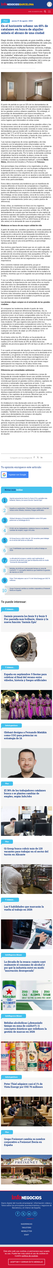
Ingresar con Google (17, 474)
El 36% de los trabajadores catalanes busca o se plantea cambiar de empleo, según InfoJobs (29, 529)
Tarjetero (26, 1228)
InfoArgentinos (11, 725)
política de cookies (30, 1256)
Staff (26, 1235)
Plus (5, 21)
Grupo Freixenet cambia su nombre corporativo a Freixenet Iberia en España (30, 589)
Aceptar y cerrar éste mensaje (26, 1262)
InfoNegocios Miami (13, 955)
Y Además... (10, 609)
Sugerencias (26, 1224)
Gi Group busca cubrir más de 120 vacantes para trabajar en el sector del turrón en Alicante (29, 539)
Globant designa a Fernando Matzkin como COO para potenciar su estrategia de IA (28, 519)
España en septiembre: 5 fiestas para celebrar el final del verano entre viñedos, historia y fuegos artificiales (29, 509)
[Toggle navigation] (49, 11)
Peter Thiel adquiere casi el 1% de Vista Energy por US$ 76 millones (30, 579)
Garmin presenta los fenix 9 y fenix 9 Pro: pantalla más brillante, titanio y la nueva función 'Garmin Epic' (28, 499)
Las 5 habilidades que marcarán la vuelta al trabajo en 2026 (28, 549)
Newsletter (26, 1231)
